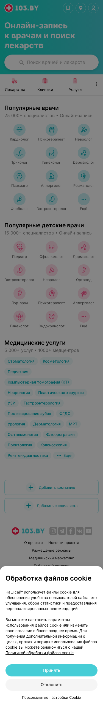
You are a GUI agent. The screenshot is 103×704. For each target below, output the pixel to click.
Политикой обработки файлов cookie (39, 652)
